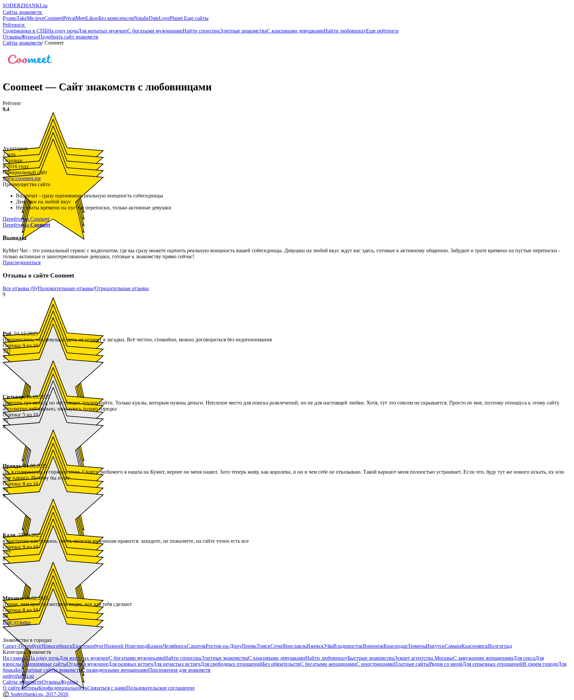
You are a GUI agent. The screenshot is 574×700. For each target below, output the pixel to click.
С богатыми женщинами (328, 664)
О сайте (11, 688)
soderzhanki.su (18, 676)
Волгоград (500, 646)
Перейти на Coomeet (26, 219)
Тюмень (417, 646)
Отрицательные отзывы (122, 288)
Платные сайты (411, 664)
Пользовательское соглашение (160, 688)
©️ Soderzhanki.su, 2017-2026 (35, 694)
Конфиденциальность (62, 688)
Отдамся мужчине (87, 664)
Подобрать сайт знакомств (68, 37)
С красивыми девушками (295, 31)
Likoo (92, 18)
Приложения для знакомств (179, 670)
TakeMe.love (30, 18)
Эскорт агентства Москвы (423, 658)
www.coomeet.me (22, 178)
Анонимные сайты (45, 664)
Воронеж (373, 646)
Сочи (276, 646)
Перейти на (26, 225)
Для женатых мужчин (102, 31)
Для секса (524, 658)
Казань (155, 646)
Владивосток (348, 646)
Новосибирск (57, 646)
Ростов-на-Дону (224, 646)
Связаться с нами (106, 688)
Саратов (196, 646)
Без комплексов (116, 18)
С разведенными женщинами (114, 670)
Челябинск (175, 646)
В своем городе (540, 664)
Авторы (29, 688)
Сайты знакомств (23, 12)
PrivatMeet (74, 18)
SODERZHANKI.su (25, 5)
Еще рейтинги (382, 31)
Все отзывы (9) (20, 288)
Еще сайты (196, 18)
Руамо (10, 18)
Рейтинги (14, 25)
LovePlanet (171, 18)
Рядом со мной (445, 664)
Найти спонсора (201, 31)
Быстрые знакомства (370, 658)
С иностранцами (375, 664)
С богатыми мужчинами (155, 31)
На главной (16, 658)
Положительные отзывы (65, 288)
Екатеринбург (88, 646)
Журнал (30, 37)
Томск (263, 646)
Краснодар (395, 646)
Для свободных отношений (231, 664)
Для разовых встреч (130, 664)
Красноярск (474, 646)
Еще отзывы (17, 622)
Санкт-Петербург (22, 646)
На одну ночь (62, 31)
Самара (453, 646)
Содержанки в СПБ (25, 31)
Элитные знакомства (243, 31)
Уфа (328, 646)
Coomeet (53, 18)
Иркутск (435, 646)
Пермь (249, 646)
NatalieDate (146, 18)
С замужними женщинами (483, 658)
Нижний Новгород (125, 646)
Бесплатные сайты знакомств (48, 670)
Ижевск (315, 646)
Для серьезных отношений (492, 664)
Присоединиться (22, 262)
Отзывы (12, 37)
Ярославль (294, 646)
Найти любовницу (345, 31)
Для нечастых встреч (176, 664)
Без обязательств (281, 664)
